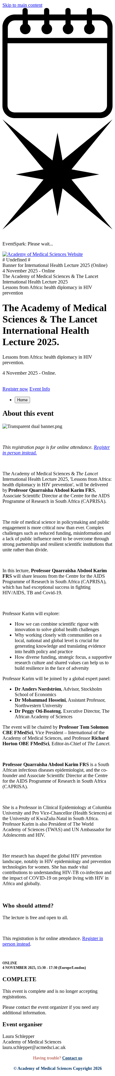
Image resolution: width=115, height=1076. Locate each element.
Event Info (39, 388)
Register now (15, 388)
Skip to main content (22, 5)
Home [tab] (22, 400)
